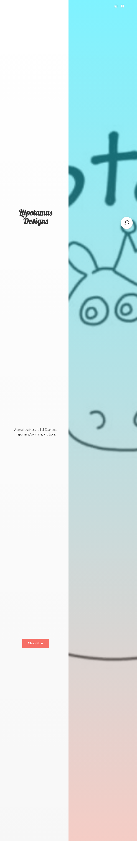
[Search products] (126, 223)
